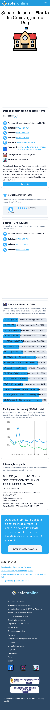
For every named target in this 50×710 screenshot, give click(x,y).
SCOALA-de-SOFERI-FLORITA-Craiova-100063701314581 (32, 148)
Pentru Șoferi (13, 627)
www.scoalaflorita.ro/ (26, 142)
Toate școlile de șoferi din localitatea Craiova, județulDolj (23, 575)
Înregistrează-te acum (25, 549)
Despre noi (12, 653)
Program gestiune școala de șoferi (22, 639)
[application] (25, 439)
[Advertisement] (25, 78)
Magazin (11, 650)
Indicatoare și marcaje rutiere (20, 613)
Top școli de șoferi (16, 601)
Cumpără (11, 642)
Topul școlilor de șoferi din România (16, 567)
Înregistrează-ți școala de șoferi (15, 581)
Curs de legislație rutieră (18, 616)
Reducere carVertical (16, 631)
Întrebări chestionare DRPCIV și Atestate (25, 609)
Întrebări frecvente (16, 646)
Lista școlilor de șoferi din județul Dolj (17, 571)
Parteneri (11, 635)
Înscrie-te (25, 184)
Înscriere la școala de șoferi (19, 605)
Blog (10, 657)
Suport (10, 661)
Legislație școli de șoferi (18, 624)
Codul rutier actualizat (17, 620)
